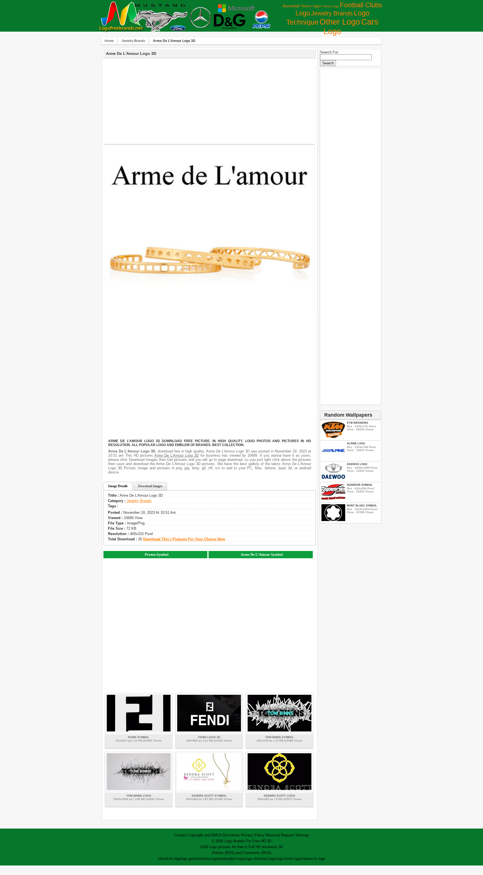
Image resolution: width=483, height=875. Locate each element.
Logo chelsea (255, 859)
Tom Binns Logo (138, 795)
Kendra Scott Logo (279, 795)
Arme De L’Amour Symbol (262, 554)
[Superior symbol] (333, 499)
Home (109, 41)
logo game (189, 859)
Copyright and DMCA (205, 835)
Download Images (150, 486)
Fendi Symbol (138, 737)
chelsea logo (208, 859)
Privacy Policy (252, 835)
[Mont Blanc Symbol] (333, 520)
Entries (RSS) (223, 853)
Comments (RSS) (257, 853)
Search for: (329, 52)
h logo (295, 859)
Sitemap (302, 835)
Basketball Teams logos (302, 6)
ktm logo (174, 859)
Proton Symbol (157, 554)
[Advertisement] (209, 100)
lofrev (162, 859)
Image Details (118, 486)
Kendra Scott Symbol (209, 795)
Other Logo (339, 21)
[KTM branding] (333, 437)
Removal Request (280, 835)
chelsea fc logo (312, 859)
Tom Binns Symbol (279, 737)
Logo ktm (283, 859)
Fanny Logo (331, 6)
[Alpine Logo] (333, 458)
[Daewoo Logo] (333, 478)
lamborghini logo (231, 859)
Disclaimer (231, 835)
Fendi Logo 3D (209, 737)
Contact (180, 835)
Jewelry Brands (332, 13)
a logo (271, 859)
